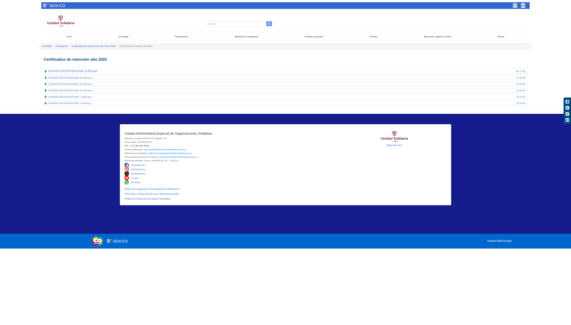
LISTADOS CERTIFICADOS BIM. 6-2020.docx (69, 103)
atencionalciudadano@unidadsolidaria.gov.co (165, 149)
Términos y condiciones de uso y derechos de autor (151, 194)
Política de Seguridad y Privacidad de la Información (152, 189)
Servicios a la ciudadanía (246, 36)
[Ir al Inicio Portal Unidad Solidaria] (394, 136)
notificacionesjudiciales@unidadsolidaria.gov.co (170, 153)
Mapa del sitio (394, 145)
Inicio (69, 36)
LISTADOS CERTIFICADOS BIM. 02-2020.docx (70, 78)
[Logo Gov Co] (54, 5)
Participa (373, 36)
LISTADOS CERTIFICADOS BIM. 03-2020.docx (70, 84)
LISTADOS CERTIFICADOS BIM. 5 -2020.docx (70, 97)
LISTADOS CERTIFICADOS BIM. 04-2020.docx (70, 90)
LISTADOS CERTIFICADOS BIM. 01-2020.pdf (72, 71)
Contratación (61, 46)
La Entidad (123, 36)
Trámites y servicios (313, 36)
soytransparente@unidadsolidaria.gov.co (178, 157)
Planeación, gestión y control (437, 36)
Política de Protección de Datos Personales (147, 199)
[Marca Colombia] (99, 241)
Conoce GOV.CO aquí (499, 241)
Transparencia (181, 36)
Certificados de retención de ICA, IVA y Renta (94, 46)
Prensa (500, 36)
